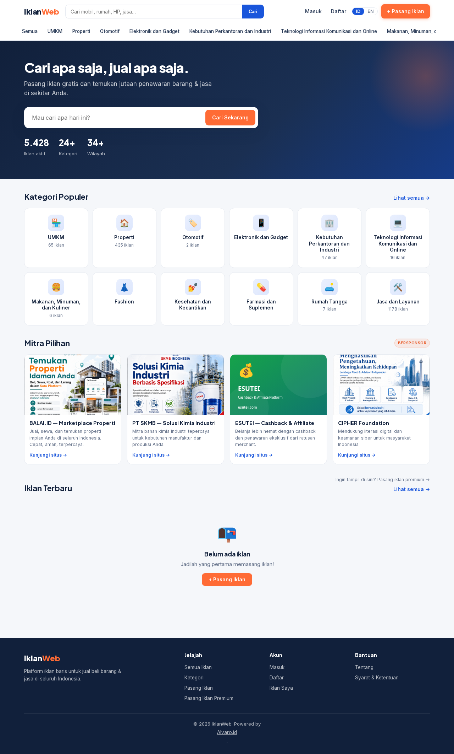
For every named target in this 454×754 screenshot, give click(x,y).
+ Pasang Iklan (405, 11)
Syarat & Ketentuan (377, 677)
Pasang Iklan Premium (208, 698)
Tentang (364, 667)
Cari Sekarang (230, 117)
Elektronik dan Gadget (154, 31)
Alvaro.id (227, 732)
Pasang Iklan (198, 688)
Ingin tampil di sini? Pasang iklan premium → (383, 479)
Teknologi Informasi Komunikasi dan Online (329, 31)
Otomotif (110, 31)
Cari (253, 11)
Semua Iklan (198, 667)
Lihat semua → (411, 198)
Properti (81, 31)
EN (370, 11)
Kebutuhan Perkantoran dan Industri (230, 31)
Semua (30, 31)
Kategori (194, 677)
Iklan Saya (281, 688)
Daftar (338, 11)
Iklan (41, 11)
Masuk (313, 11)
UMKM (55, 31)
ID (358, 11)
